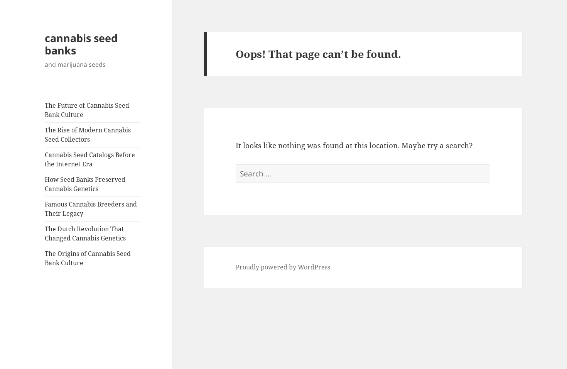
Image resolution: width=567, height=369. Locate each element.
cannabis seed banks (81, 44)
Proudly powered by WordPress (283, 267)
